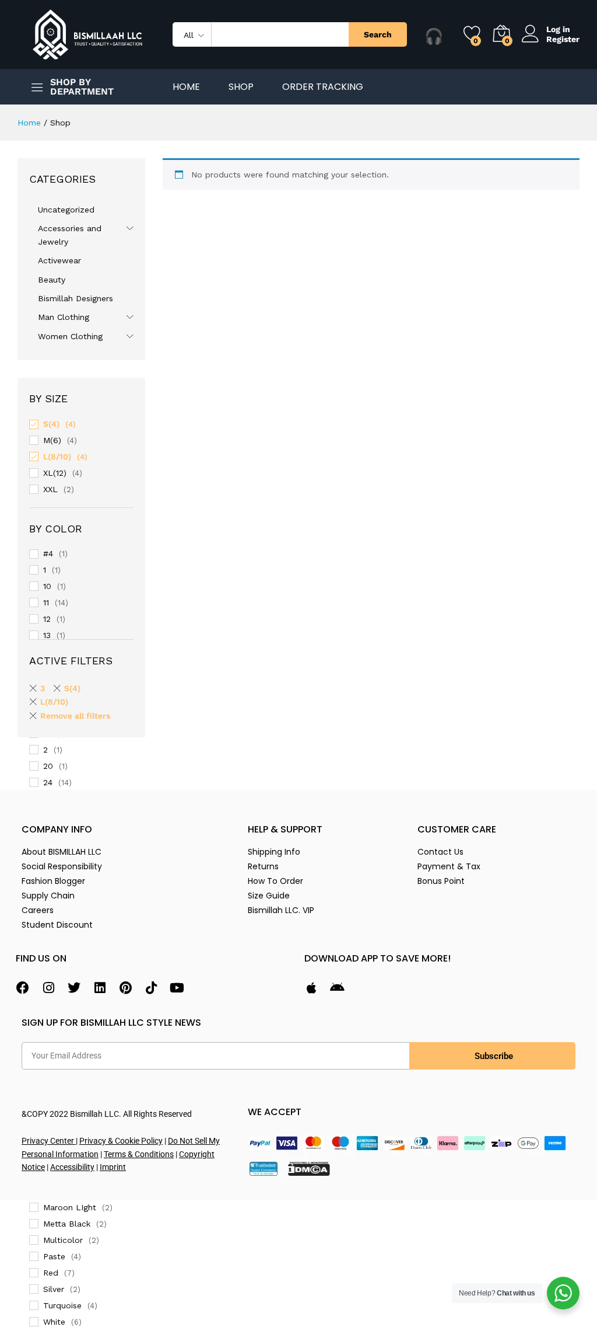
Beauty (51, 279)
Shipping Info (274, 852)
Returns (263, 866)
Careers (38, 910)
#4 (48, 553)
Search (378, 34)
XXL (50, 489)
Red (50, 1272)
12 (47, 619)
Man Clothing (63, 317)
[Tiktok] (151, 988)
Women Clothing (70, 336)
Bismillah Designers (75, 298)
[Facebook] (23, 988)
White (54, 1321)
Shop (241, 87)
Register (563, 39)
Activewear (59, 260)
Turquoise (62, 1305)
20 (48, 766)
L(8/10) (57, 456)
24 (47, 782)
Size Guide (269, 895)
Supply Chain (48, 895)
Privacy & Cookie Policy (121, 1140)
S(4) (51, 424)
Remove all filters (75, 715)
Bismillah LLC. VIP (281, 910)
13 (47, 635)
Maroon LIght (69, 1207)
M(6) (52, 440)
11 (46, 602)
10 (47, 586)
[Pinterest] (125, 988)
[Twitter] (74, 988)
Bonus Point (441, 881)
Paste (54, 1256)
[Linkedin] (100, 988)
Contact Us (440, 852)
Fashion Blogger (53, 881)
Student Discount (57, 925)
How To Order (275, 881)
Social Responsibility (62, 866)
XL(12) (54, 473)
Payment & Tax (448, 866)
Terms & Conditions (139, 1154)
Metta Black (66, 1223)
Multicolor (63, 1240)
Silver (53, 1289)
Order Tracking (322, 87)
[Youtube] (176, 988)
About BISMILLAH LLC (61, 852)
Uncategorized (66, 209)
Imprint (113, 1167)
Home (186, 87)
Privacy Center (49, 1140)
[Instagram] (48, 988)
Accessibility (72, 1167)
